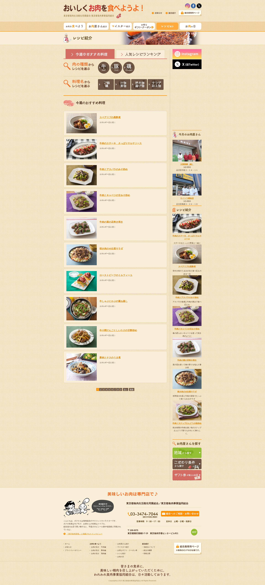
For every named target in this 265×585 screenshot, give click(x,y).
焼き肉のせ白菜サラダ (111, 248)
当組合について (149, 547)
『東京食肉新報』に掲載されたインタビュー (84, 534)
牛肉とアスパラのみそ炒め (114, 169)
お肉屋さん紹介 (123, 544)
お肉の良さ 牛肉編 (98, 547)
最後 (131, 389)
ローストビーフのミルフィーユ (116, 275)
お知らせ (68, 547)
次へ (125, 389)
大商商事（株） (187, 164)
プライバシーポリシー (73, 550)
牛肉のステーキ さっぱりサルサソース (121, 143)
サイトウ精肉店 (187, 198)
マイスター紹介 (123, 547)
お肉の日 (120, 557)
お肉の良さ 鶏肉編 (98, 553)
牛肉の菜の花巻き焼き (111, 222)
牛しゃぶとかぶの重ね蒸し (114, 301)
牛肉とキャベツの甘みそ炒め (115, 195)
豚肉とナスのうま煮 (110, 357)
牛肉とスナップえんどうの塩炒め (187, 423)
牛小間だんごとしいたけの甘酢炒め (118, 330)
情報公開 (147, 553)
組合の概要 (148, 550)
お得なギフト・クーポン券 (127, 550)
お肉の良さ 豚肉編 (98, 550)
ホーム (67, 544)
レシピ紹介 (121, 553)
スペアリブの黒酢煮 (110, 117)
